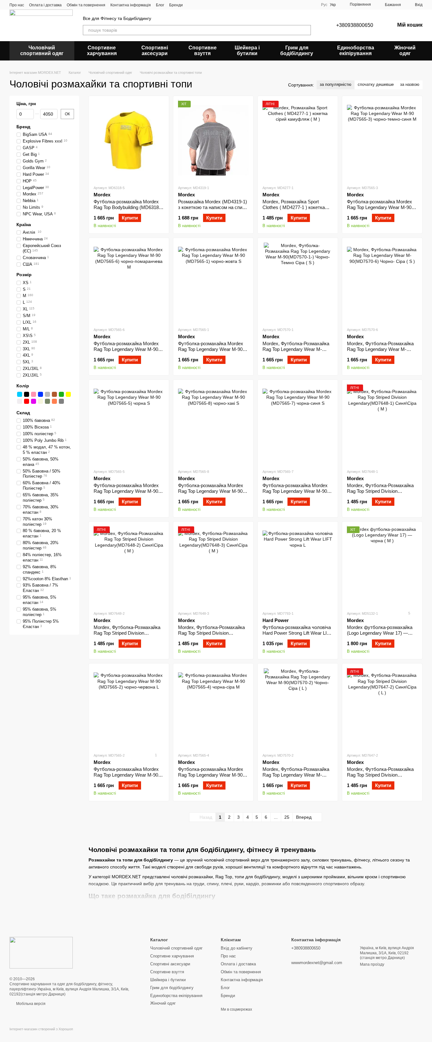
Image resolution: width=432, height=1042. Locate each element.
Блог (160, 5)
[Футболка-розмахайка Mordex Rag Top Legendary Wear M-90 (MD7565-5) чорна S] (129, 424)
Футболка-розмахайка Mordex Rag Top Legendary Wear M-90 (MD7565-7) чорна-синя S (295, 491)
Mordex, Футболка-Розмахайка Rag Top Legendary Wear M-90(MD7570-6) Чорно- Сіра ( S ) (380, 349)
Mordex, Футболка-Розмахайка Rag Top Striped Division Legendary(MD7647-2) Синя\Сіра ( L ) (382, 777)
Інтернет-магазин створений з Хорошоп (41, 1029)
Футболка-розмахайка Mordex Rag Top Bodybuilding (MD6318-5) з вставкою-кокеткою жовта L (128, 207)
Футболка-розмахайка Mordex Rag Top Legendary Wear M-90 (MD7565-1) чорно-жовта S (210, 349)
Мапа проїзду (372, 964)
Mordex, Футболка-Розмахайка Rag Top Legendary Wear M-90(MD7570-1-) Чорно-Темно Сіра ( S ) (295, 352)
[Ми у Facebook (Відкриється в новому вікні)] (191, 4)
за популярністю (335, 84)
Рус (324, 5)
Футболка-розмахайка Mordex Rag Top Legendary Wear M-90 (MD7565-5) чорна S (126, 491)
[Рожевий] (33, 394)
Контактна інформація (130, 5)
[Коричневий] (54, 394)
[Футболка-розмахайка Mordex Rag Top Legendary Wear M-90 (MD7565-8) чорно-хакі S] (213, 424)
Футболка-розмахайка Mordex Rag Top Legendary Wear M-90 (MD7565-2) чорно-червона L (126, 774)
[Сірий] (47, 394)
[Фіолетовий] (33, 401)
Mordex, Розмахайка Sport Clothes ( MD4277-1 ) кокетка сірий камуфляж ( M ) (293, 207)
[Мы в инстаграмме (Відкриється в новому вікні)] (199, 4)
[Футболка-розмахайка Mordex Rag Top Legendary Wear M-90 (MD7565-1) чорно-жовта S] (213, 282)
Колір (22, 385)
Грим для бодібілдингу (296, 50)
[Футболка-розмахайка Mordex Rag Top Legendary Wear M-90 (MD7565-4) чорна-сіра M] (213, 707)
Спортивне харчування (102, 50)
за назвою (409, 84)
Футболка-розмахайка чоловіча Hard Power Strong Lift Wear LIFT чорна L (297, 633)
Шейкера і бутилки (247, 50)
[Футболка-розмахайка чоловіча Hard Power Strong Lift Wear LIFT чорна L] (297, 566)
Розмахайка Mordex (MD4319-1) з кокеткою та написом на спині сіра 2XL (212, 207)
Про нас (16, 5)
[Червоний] (26, 401)
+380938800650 (354, 25)
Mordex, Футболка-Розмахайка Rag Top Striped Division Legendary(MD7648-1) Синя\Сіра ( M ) (382, 494)
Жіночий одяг (405, 50)
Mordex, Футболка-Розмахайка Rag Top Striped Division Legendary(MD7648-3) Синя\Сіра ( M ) (213, 636)
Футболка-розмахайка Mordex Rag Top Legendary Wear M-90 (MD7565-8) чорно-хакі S (210, 491)
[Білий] (19, 401)
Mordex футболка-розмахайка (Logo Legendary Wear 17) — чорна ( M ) (379, 633)
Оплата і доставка (45, 5)
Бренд (23, 126)
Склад (23, 412)
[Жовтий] (68, 394)
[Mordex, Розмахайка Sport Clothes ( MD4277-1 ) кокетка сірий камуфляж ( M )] (297, 140)
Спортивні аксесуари (154, 50)
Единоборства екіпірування (355, 50)
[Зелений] (61, 394)
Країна (23, 224)
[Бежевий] (40, 401)
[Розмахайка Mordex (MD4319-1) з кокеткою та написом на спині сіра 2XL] (213, 140)
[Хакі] (47, 401)
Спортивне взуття (202, 50)
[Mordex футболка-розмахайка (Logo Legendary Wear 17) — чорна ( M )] (382, 566)
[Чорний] (26, 394)
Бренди (176, 5)
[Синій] (40, 394)
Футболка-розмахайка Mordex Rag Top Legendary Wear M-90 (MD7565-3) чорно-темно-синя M (382, 207)
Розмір (24, 274)
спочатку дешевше (376, 84)
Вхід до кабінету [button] (236, 948)
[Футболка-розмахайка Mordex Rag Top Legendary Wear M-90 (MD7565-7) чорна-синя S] (297, 424)
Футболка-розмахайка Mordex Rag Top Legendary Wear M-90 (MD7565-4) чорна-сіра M (210, 774)
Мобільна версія (30, 1003)
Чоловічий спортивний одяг (42, 50)
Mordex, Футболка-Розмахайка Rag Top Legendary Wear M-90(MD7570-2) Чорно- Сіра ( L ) (295, 774)
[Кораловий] (54, 401)
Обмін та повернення (86, 5)
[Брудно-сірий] (61, 401)
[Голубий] (19, 394)
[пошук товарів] (306, 30)
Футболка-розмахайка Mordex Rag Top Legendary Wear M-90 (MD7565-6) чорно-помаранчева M (128, 352)
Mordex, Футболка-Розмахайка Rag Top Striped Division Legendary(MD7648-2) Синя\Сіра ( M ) (129, 636)
